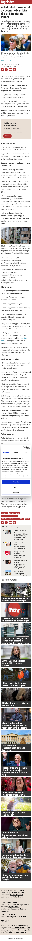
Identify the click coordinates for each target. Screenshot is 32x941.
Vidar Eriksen (18, 897)
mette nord (19, 518)
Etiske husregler (21, 930)
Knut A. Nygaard (16, 895)
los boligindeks (7, 518)
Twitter (23, 909)
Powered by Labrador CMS (16, 938)
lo (17, 516)
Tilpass (15, 487)
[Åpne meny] (29, 2)
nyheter (4, 513)
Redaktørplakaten (19, 928)
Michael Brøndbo (18, 893)
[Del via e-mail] (10, 69)
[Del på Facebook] (2, 69)
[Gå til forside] (7, 2)
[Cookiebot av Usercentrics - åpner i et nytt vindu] (23, 448)
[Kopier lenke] (14, 69)
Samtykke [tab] (6, 452)
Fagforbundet (11, 902)
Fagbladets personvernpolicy (16, 932)
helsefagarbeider (8, 516)
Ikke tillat (16, 492)
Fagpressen (21, 925)
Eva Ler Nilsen (18, 890)
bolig (27, 518)
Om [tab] (26, 452)
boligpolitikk (14, 513)
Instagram (5, 911)
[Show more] (7, 136)
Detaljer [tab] (16, 452)
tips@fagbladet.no (22, 904)
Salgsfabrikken (13, 907)
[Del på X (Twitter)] (6, 69)
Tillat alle (16, 482)
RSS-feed (8, 921)
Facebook (15, 909)
